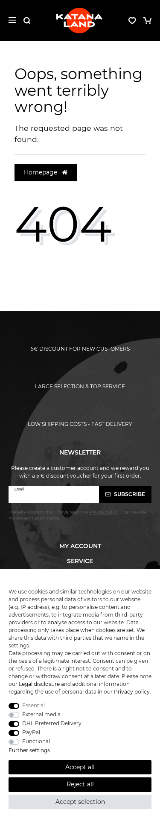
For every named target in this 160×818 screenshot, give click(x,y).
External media (41, 714)
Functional (36, 741)
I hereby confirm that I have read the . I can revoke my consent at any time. (78, 515)
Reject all (80, 784)
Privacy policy (132, 691)
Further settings (29, 750)
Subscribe (129, 494)
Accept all (80, 767)
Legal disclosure (39, 684)
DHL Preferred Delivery (51, 723)
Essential (33, 705)
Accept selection (80, 802)
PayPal (31, 732)
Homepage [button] (41, 172)
